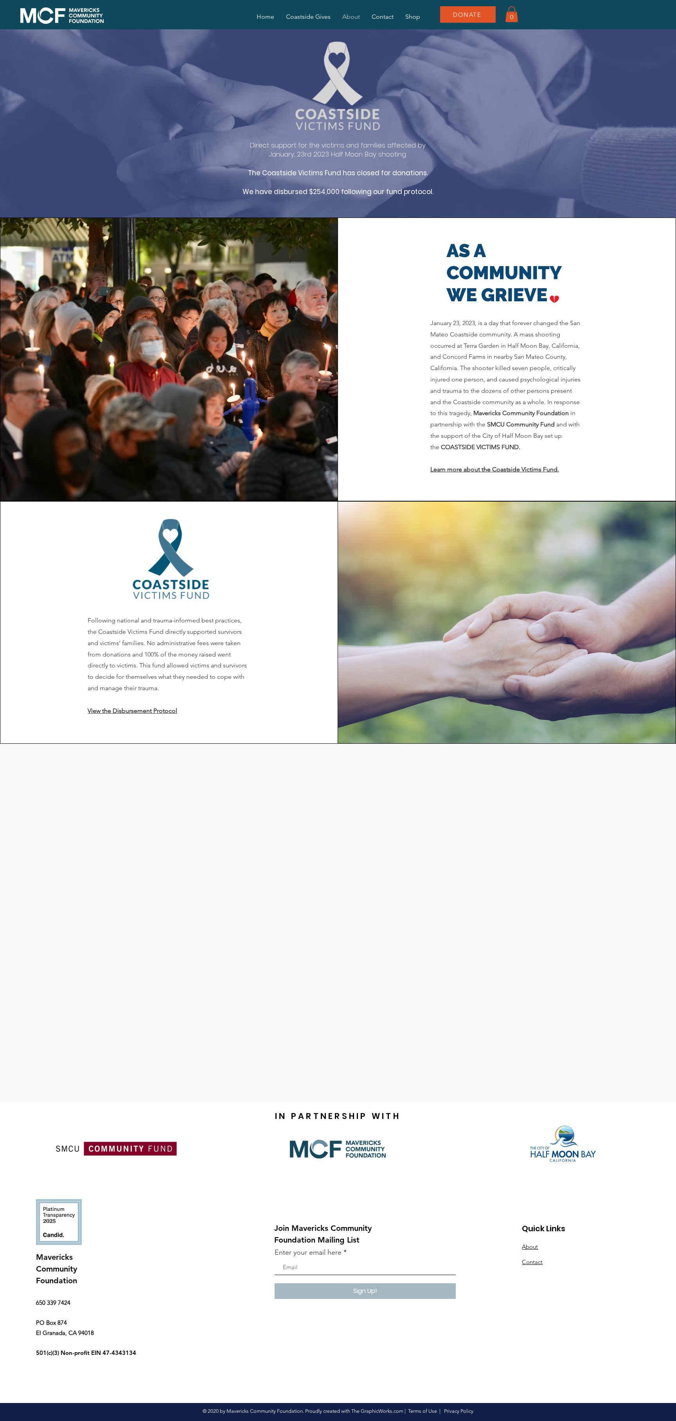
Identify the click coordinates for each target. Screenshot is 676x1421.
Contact (532, 1262)
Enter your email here (308, 1252)
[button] (511, 14)
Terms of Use (422, 1411)
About (530, 1246)
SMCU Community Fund (521, 424)
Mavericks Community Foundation (521, 413)
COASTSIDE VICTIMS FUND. (480, 447)
